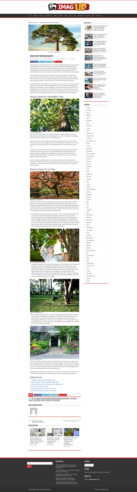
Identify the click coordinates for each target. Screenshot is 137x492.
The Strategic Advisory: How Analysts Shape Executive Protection (100, 43)
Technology (80, 15)
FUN (88, 171)
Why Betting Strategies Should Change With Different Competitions (100, 65)
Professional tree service (36, 371)
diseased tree (73, 155)
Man (88, 212)
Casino (88, 128)
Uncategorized (91, 276)
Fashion (89, 164)
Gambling (89, 174)
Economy (89, 148)
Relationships (90, 240)
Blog (88, 118)
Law (88, 204)
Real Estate (90, 238)
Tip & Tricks (87, 15)
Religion (89, 243)
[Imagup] (68, 7)
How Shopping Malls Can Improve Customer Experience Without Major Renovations (100, 28)
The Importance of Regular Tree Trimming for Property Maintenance (70, 441)
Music (88, 225)
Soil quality (37, 400)
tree (43, 400)
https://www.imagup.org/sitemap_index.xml (97, 472)
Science (89, 248)
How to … (89, 192)
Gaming (89, 176)
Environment (90, 156)
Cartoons (89, 125)
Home (30, 15)
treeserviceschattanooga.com (45, 92)
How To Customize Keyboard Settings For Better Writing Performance (99, 95)
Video (88, 281)
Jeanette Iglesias (35, 58)
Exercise (89, 159)
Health (54, 15)
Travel (93, 15)
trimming (48, 400)
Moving (89, 222)
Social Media (90, 255)
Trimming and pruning (37, 214)
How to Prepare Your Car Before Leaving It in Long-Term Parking (100, 36)
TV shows (89, 273)
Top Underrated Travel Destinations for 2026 (100, 79)
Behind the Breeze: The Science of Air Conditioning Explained (53, 440)
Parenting (89, 230)
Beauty (89, 113)
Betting (89, 115)
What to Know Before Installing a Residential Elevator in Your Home (99, 50)
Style (75, 15)
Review (89, 245)
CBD (88, 131)
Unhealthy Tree (56, 400)
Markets (89, 217)
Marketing (89, 215)
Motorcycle (90, 220)
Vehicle (89, 278)
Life (88, 207)
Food (88, 169)
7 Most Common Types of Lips (70, 420)
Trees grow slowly (53, 314)
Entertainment (48, 15)
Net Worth (60, 15)
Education (41, 15)
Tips (88, 268)
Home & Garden (91, 189)
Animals (89, 110)
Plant (31, 400)
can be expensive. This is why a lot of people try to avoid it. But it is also (52, 398)
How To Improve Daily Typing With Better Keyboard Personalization (99, 87)
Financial (89, 166)
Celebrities (90, 133)
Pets (88, 232)
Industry (89, 194)
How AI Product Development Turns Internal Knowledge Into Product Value (100, 58)
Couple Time (90, 136)
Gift (88, 181)
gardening (73, 398)
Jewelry (89, 199)
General (89, 179)
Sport (70, 15)
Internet (89, 197)
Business (36, 15)
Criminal (89, 138)
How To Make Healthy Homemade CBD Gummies (38, 421)
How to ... (36, 22)
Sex (87, 253)
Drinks (88, 146)
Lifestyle (89, 210)
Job (87, 202)
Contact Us (98, 15)
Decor (88, 143)
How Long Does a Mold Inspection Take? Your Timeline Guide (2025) (37, 440)
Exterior (89, 161)
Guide (88, 184)
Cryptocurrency (91, 141)
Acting (88, 108)
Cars (88, 123)
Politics (66, 15)
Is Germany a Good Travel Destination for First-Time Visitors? (99, 73)
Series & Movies (91, 250)
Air (33, 398)
